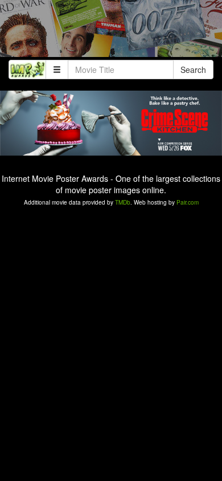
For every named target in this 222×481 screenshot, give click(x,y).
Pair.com (187, 202)
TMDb (122, 202)
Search (193, 69)
